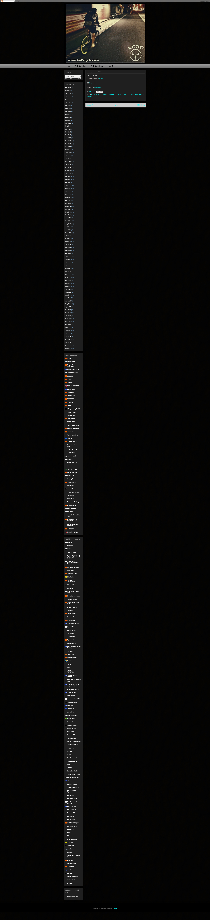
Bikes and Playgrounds (71, 581)
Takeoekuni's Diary (73, 502)
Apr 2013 (68, 342)
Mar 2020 (68, 99)
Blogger (115, 908)
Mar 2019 (68, 132)
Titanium (89, 96)
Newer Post (91, 105)
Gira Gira (70, 438)
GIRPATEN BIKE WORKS (72, 676)
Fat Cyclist (70, 654)
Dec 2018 (68, 141)
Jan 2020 (68, 102)
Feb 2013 (68, 348)
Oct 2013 (68, 324)
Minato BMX (71, 475)
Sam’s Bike (70, 495)
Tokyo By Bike (71, 508)
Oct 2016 (68, 218)
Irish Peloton (71, 695)
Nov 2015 (68, 250)
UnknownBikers (72, 839)
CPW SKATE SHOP (73, 386)
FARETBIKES (71, 412)
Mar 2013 (68, 345)
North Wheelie (71, 482)
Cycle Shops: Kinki (80, 66)
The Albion (70, 795)
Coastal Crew (71, 613)
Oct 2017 (68, 182)
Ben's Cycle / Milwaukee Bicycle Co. (73, 563)
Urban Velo (70, 842)
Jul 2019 (67, 120)
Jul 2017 (67, 191)
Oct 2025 (68, 87)
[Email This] (96, 92)
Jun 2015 (68, 265)
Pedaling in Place (72, 745)
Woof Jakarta (71, 880)
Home (68, 66)
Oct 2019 (68, 111)
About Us (110, 66)
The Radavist (71, 819)
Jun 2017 (68, 194)
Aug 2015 (68, 259)
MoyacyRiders (71, 479)
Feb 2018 (68, 170)
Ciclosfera (70, 610)
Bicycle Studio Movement (71, 365)
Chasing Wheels (72, 607)
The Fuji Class (71, 809)
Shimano (141, 94)
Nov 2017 (68, 179)
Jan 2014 (68, 315)
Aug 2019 (68, 117)
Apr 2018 (68, 164)
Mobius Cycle (71, 722)
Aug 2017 (68, 188)
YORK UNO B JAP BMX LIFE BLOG (73, 520)
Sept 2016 (68, 221)
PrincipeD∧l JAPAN (73, 492)
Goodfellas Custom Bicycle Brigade (73, 685)
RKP (68, 764)
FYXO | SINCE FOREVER (71, 671)
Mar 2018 (68, 167)
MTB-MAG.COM (72, 725)
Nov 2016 (68, 215)
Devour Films (71, 395)
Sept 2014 (68, 292)
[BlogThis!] (98, 92)
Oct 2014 (68, 289)
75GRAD (70, 549)
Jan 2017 (68, 209)
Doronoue (70, 402)
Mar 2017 (68, 203)
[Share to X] (99, 92)
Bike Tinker (70, 577)
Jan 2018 (68, 173)
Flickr (128, 94)
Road (136, 94)
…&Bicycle (70, 528)
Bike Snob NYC (72, 573)
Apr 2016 (68, 235)
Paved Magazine (72, 738)
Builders (104, 94)
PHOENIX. (70, 488)
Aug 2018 (68, 152)
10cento (69, 542)
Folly (68, 667)
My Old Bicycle (71, 728)
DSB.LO (69, 405)
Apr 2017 (68, 200)
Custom (109, 94)
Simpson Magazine (73, 777)
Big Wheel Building (73, 567)
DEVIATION (70, 392)
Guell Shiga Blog (72, 449)
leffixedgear (70, 708)
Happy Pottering (72, 456)
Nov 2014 (68, 286)
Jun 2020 (68, 96)
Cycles (114, 94)
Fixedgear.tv (71, 661)
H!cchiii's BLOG (72, 452)
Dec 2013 (68, 319)
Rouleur (69, 767)
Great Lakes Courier (73, 689)
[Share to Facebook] (101, 92)
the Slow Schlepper (73, 822)
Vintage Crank (71, 863)
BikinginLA (70, 588)
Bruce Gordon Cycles (74, 596)
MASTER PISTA (72, 472)
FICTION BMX (71, 415)
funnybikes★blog (72, 435)
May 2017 (68, 197)
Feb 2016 (68, 241)
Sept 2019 (68, 114)
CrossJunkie (71, 620)
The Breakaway (72, 798)
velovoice (70, 860)
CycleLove (70, 633)
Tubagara (70, 511)
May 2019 (68, 126)
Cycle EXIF (70, 627)
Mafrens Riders (72, 715)
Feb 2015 (68, 277)
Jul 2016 (67, 227)
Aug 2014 (68, 295)
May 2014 (68, 304)
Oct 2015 (68, 253)
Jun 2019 (68, 123)
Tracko (69, 832)
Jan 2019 (68, 138)
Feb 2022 (68, 90)
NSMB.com (70, 731)
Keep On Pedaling (72, 469)
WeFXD (69, 873)
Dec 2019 (68, 105)
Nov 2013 (68, 321)
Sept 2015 (68, 256)
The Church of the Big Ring (72, 802)
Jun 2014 (68, 301)
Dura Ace (119, 94)
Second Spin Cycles (73, 774)
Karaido (69, 466)
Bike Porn (94, 94)
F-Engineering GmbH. (74, 409)
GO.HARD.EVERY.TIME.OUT (74, 680)
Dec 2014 (68, 283)
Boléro (69, 379)
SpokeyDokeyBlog (73, 787)
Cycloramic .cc (71, 643)
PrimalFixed (70, 748)
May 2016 (68, 232)
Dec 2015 (68, 247)
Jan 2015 (68, 280)
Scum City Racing (72, 771)
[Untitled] (90, 83)
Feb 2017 (68, 206)
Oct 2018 (68, 147)
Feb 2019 (68, 135)
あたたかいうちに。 (73, 532)
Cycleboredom (71, 630)
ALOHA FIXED (71, 552)
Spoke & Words (72, 784)
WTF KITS (70, 883)
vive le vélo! (70, 866)
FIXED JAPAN (71, 422)
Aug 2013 (68, 330)
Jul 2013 (67, 333)
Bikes (99, 94)
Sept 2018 (68, 149)
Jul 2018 (67, 155)
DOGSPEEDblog (72, 399)
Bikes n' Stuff (71, 585)
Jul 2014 (67, 298)
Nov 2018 (68, 144)
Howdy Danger (71, 692)
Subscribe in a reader (72, 896)
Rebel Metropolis (72, 758)
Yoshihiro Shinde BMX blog (72, 524)
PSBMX (69, 751)
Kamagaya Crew (72, 462)
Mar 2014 (68, 310)
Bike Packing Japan (73, 369)
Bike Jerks (70, 570)
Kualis (101, 78)
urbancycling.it (71, 845)
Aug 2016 (68, 224)
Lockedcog (70, 712)
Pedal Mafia (70, 485)
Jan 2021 (68, 93)
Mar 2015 (68, 274)
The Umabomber (72, 826)
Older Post (141, 105)
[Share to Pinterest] (102, 92)
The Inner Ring (71, 813)
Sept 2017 (68, 185)
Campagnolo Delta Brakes (73, 603)
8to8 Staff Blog (71, 361)
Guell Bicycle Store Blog (73, 445)
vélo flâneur (70, 870)
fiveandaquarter (72, 657)
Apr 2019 (68, 129)
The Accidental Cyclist (71, 791)
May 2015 (68, 268)
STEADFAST (71, 498)
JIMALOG (70, 459)
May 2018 (68, 161)
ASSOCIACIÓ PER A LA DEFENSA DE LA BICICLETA (73, 557)
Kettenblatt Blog (72, 702)
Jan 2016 (68, 244)
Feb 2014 (68, 313)
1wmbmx (70, 545)
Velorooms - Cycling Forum (73, 856)
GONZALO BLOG (72, 441)
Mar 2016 (68, 238)
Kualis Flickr (97, 87)
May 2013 (68, 339)
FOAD (69, 664)
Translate (78, 78)
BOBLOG (70, 376)
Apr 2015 (68, 271)
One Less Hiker (72, 735)
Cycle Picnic (71, 389)
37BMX (69, 358)
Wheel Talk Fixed (72, 876)
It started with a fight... (74, 699)
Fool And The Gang (73, 425)
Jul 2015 (67, 262)
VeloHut (69, 852)
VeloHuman (70, 849)
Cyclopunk (70, 640)
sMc (68, 781)
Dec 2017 (68, 176)
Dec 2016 (68, 212)
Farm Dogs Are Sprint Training (74, 647)
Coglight (69, 382)
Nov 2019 (68, 108)
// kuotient (70, 705)
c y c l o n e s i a (72, 599)
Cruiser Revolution (73, 623)
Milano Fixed (71, 718)
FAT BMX (70, 651)
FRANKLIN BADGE (73, 428)
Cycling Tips (71, 636)
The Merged (70, 816)
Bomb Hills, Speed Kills (73, 592)
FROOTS (70, 431)
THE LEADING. (71, 505)
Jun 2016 (68, 230)
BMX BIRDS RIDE (72, 372)
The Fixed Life (71, 806)
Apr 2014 (68, 307)
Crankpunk (70, 617)
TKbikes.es (70, 829)
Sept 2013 (68, 327)
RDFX (69, 754)
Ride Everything (72, 761)
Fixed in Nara (71, 418)
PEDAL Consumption (74, 741)
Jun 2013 (68, 336)
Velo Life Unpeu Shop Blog (74, 515)
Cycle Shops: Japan (97, 66)
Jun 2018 (68, 158)
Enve (124, 94)
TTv (68, 836)
